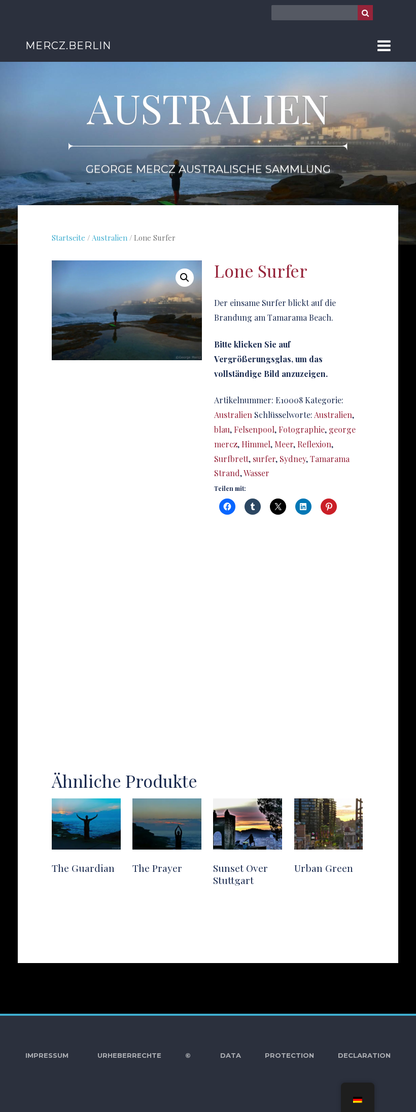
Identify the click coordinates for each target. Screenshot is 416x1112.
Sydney (293, 458)
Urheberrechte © (144, 1055)
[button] (185, 278)
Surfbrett (231, 458)
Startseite (68, 238)
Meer (283, 444)
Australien (109, 238)
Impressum (46, 1055)
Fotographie (302, 429)
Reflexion (314, 444)
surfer (264, 458)
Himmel (255, 444)
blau (222, 429)
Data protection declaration (305, 1055)
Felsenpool (254, 429)
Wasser (256, 473)
